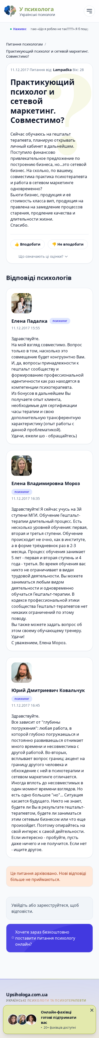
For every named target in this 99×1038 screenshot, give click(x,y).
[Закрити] (91, 1010)
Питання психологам (24, 44)
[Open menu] (89, 11)
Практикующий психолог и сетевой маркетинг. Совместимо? (47, 54)
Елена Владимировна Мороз (45, 483)
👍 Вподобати (27, 244)
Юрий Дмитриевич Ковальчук (48, 690)
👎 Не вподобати (68, 244)
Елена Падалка (29, 321)
